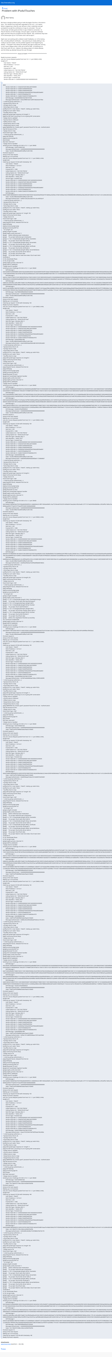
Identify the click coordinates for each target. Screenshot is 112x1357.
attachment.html (6, 1344)
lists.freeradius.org (8, 3)
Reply (4, 1349)
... (2, 82)
